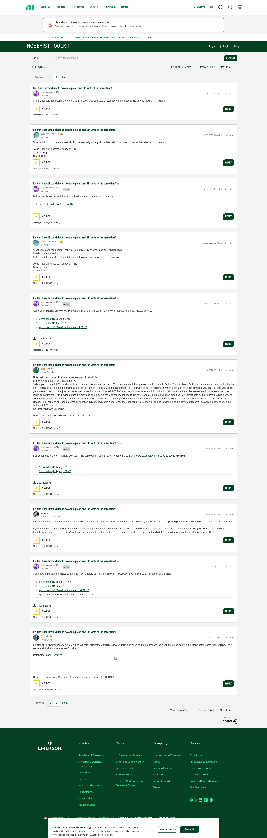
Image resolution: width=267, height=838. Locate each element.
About (156, 761)
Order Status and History (130, 761)
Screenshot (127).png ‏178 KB (55, 586)
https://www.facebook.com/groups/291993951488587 (157, 455)
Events (156, 787)
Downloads (196, 755)
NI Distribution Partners (129, 755)
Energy (82, 778)
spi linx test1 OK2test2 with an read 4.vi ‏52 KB (64, 590)
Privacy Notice (85, 830)
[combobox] (137, 58)
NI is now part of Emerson (167, 755)
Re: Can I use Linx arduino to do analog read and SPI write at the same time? (74, 129)
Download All (44, 338)
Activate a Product (200, 774)
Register (213, 46)
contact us (114, 26)
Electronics (84, 772)
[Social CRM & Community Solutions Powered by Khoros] (230, 720)
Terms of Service (125, 774)
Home (48, 37)
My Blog (57, 655)
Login (226, 46)
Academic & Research (91, 755)
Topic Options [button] (38, 67)
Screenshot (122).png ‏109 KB (55, 471)
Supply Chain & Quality (166, 780)
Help (236, 46)
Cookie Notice (104, 830)
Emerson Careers (162, 768)
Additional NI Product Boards (107, 37)
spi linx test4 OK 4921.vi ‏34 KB (56, 204)
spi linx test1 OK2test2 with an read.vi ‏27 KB (63, 327)
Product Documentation (203, 761)
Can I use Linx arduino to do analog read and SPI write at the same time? (72, 88)
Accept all (189, 829)
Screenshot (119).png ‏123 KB (55, 323)
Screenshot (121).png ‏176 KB (55, 467)
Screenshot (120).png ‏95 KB (54, 319)
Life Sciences (86, 791)
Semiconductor (87, 798)
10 (43, 689)
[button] (36, 109)
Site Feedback (198, 787)
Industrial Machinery (90, 785)
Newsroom (159, 774)
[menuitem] (46, 7)
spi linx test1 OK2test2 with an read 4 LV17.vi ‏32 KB (67, 594)
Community (60, 37)
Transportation (86, 804)
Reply (228, 108)
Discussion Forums (78, 37)
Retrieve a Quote (125, 768)
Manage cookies (168, 829)
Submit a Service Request (204, 780)
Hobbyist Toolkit (135, 37)
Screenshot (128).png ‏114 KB (55, 582)
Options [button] (228, 94)
